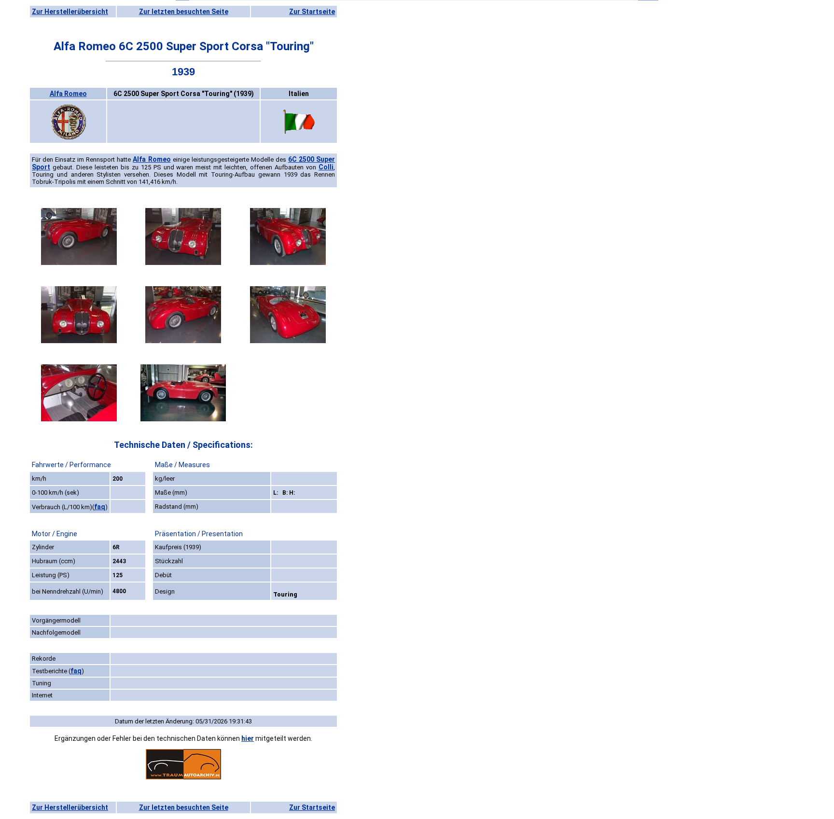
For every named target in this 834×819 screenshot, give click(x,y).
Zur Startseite (312, 11)
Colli (326, 167)
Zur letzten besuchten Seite (183, 11)
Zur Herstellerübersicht (70, 11)
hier (247, 738)
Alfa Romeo (68, 93)
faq (99, 507)
